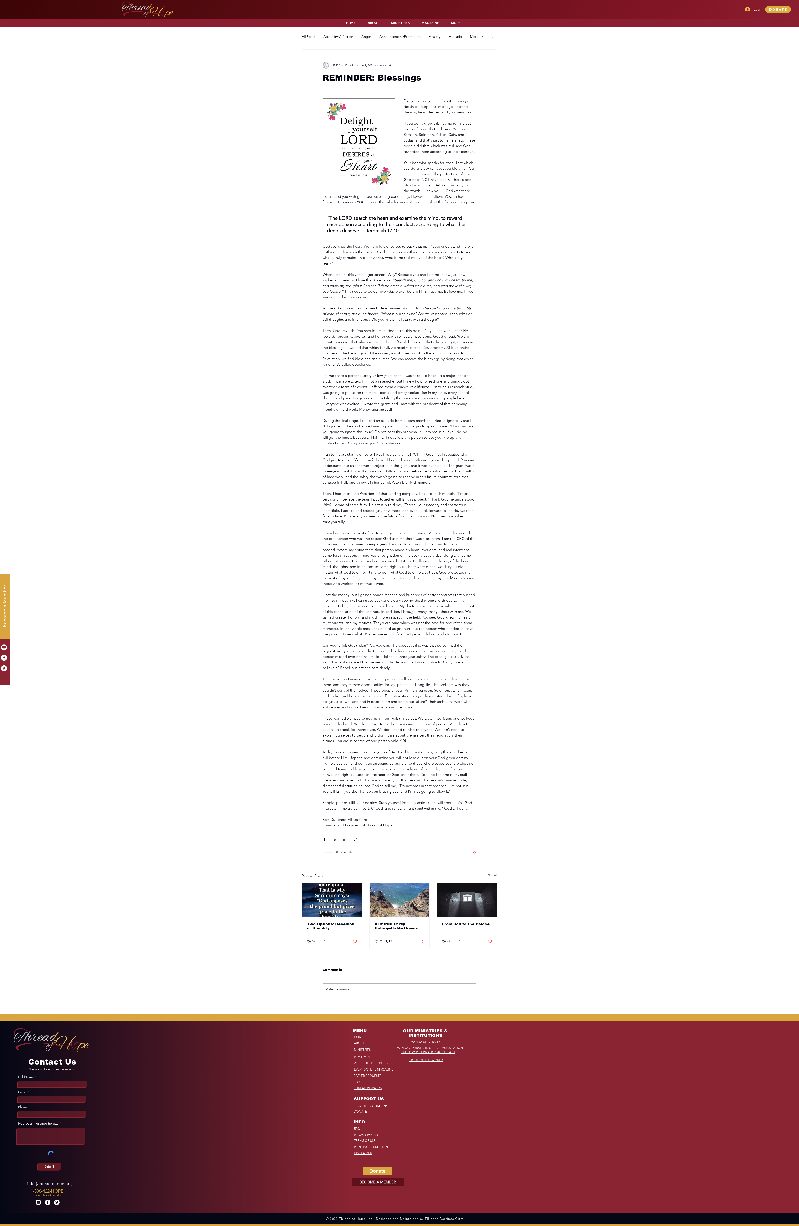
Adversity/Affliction (338, 37)
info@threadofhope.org (49, 1183)
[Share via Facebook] (324, 839)
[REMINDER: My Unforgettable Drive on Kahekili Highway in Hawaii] (400, 900)
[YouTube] (4, 647)
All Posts (308, 37)
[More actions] (473, 65)
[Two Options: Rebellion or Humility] (332, 900)
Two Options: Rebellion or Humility (330, 926)
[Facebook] (4, 658)
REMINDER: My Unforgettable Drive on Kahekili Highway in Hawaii (398, 926)
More (474, 37)
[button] (778, 9)
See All (492, 875)
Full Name (26, 1077)
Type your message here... (37, 1123)
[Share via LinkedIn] (345, 839)
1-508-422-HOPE (47, 1191)
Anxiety (434, 37)
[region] (47, 1191)
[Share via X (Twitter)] (335, 839)
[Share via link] (355, 839)
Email (22, 1092)
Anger (366, 37)
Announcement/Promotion (400, 37)
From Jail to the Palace (466, 924)
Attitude (455, 37)
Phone (23, 1107)
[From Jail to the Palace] (467, 900)
